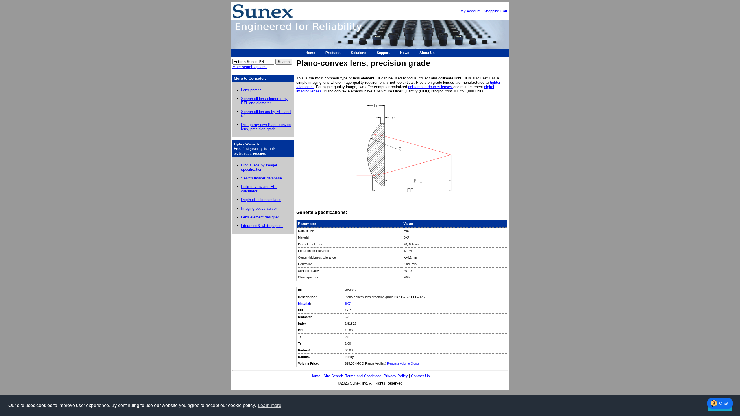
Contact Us (420, 376)
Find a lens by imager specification (259, 167)
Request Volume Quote (403, 363)
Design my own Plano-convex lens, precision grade (266, 126)
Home (315, 376)
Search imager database (261, 178)
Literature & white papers (262, 226)
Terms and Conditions (363, 376)
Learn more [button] (269, 405)
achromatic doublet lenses (430, 87)
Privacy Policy (396, 376)
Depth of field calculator (261, 200)
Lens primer (251, 90)
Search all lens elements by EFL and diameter (264, 100)
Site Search (333, 376)
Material (304, 303)
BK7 (348, 303)
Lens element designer (260, 217)
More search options (249, 67)
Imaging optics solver (259, 208)
